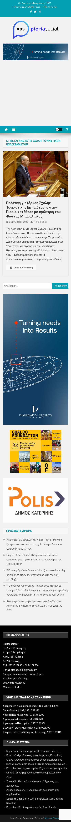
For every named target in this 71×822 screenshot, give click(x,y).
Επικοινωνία (51, 7)
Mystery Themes (52, 818)
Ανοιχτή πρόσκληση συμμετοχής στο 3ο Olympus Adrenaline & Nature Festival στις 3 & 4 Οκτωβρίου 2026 (34, 606)
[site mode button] (58, 129)
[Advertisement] (35, 94)
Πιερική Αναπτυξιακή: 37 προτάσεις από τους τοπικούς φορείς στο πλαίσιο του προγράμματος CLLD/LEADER (34, 559)
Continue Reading (23, 267)
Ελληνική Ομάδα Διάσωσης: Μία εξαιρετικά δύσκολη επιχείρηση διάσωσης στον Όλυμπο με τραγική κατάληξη (36, 575)
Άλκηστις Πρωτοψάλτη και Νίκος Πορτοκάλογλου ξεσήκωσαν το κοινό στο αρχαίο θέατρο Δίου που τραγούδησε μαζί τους (34, 544)
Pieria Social (40, 221)
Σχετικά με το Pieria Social (27, 7)
